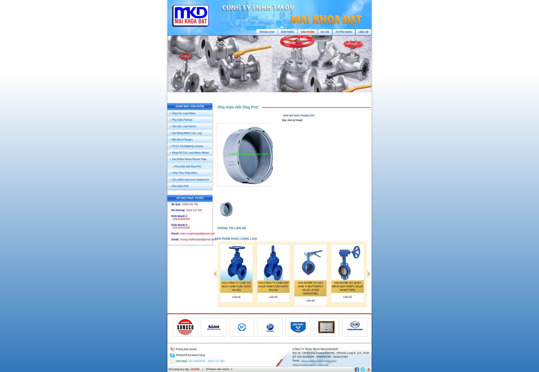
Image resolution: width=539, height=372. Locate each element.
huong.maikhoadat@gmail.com (310, 364)
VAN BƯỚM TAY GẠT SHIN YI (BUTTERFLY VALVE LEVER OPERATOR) (310, 288)
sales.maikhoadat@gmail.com (318, 360)
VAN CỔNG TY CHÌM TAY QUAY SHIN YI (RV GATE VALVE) (236, 286)
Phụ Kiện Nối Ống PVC (238, 107)
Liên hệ (236, 297)
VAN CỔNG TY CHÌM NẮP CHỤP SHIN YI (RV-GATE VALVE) (273, 286)
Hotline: (182, 361)
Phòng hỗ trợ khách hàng (190, 355)
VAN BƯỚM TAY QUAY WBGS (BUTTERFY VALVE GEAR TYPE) (347, 286)
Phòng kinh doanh (186, 349)
